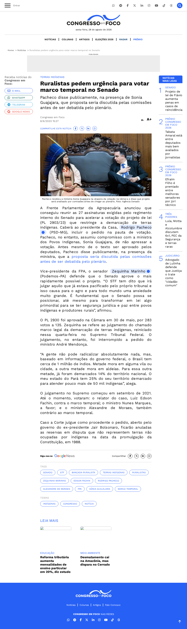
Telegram (18, 104)
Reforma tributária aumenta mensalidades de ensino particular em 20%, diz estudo (55, 564)
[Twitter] (134, 5)
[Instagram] (149, 5)
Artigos (84, 39)
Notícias (50, 39)
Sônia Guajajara (99, 489)
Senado (47, 472)
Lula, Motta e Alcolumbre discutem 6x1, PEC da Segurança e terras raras (173, 233)
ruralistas (139, 472)
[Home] (93, 20)
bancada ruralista (83, 472)
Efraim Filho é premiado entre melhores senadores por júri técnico (172, 192)
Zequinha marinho (54, 480)
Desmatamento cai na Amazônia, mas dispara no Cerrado (95, 560)
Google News (21, 111)
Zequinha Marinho (128, 271)
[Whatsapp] (113, 5)
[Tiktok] (164, 5)
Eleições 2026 (104, 39)
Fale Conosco (113, 605)
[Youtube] (156, 5)
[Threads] (171, 5)
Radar (123, 39)
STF (62, 472)
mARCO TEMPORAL (128, 489)
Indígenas (49, 503)
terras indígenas (114, 472)
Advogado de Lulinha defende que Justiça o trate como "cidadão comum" (173, 272)
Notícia (89, 503)
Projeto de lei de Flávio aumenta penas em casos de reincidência (173, 101)
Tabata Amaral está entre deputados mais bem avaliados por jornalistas (173, 144)
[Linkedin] (142, 5)
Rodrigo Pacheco (108, 480)
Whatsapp (18, 97)
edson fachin (82, 480)
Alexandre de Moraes (56, 489)
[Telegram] (120, 5)
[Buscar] (179, 5)
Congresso (70, 503)
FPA (80, 489)
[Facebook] (128, 5)
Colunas (67, 39)
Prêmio (138, 39)
